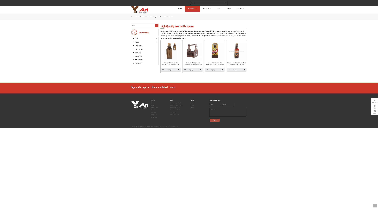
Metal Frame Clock (175, 107)
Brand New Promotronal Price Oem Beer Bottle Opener (236, 63)
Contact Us (192, 107)
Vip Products (138, 63)
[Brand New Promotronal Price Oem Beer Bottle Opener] (237, 50)
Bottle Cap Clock (174, 114)
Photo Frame (138, 49)
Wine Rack (138, 53)
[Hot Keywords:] (225, 3)
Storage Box (138, 56)
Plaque (137, 42)
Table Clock (173, 112)
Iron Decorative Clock (175, 103)
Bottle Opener (139, 45)
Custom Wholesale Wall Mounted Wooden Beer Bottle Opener (171, 64)
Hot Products (138, 60)
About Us (192, 103)
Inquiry (169, 70)
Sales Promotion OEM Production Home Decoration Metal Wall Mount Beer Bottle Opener (215, 64)
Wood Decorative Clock (176, 105)
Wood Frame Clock (175, 110)
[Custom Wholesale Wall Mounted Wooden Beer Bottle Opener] (171, 50)
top (375, 205)
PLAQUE (153, 105)
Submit (214, 120)
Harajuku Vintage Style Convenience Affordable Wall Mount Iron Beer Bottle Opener (192, 64)
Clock (136, 38)
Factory (192, 105)
